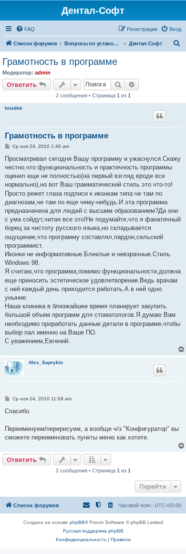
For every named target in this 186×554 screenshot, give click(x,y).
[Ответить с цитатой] (159, 116)
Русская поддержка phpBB (93, 530)
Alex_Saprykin (46, 362)
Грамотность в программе (59, 61)
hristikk (13, 108)
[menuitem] (25, 29)
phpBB (77, 522)
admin (43, 72)
